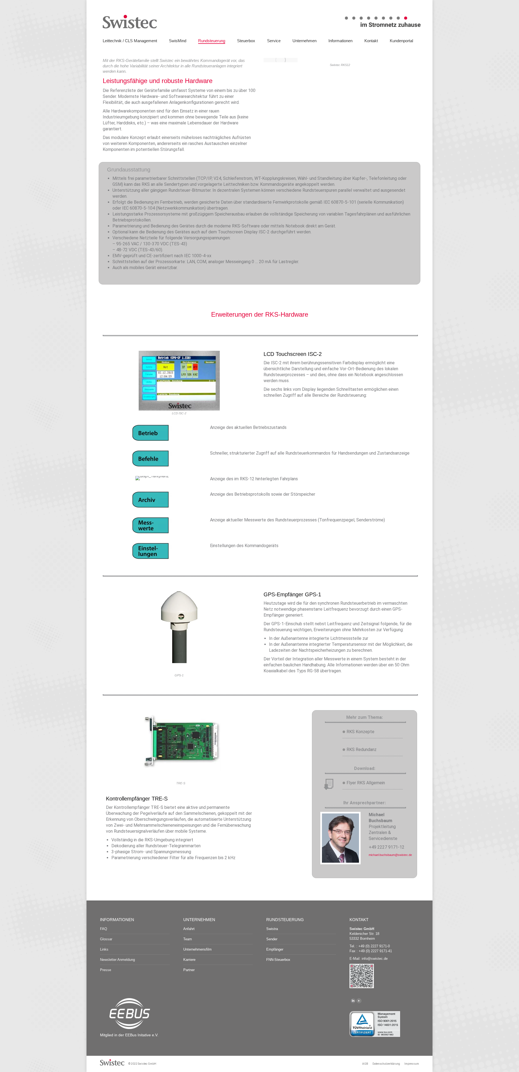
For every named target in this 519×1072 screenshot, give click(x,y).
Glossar (106, 939)
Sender (271, 939)
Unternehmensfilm (197, 949)
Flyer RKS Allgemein (366, 782)
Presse (105, 970)
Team (187, 939)
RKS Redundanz (362, 749)
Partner (189, 970)
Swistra (272, 929)
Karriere (189, 960)
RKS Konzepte (360, 731)
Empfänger (274, 949)
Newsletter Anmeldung (117, 960)
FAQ (103, 929)
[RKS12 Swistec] (281, 60)
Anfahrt (189, 929)
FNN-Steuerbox (278, 960)
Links (104, 949)
